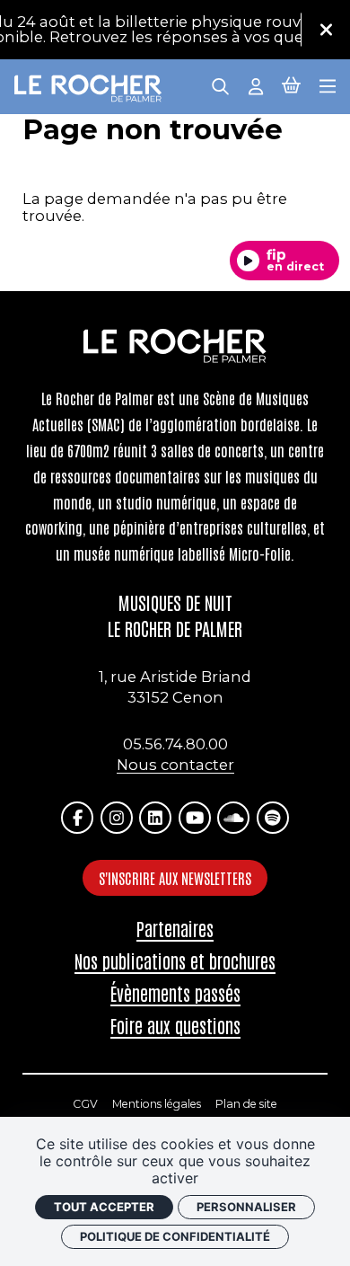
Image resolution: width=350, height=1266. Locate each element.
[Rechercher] (220, 84)
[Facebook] (77, 817)
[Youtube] (195, 817)
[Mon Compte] (256, 84)
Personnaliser (246, 1207)
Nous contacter (175, 765)
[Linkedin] (155, 817)
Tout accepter (104, 1207)
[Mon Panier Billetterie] (291, 85)
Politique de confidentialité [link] (175, 1236)
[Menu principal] (327, 85)
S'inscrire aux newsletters (175, 877)
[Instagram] (117, 817)
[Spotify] (273, 817)
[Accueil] (88, 88)
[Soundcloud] (233, 817)
